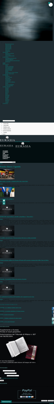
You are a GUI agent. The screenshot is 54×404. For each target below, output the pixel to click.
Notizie (6, 83)
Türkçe (6, 98)
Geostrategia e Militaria (10, 82)
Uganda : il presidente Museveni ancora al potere (13, 279)
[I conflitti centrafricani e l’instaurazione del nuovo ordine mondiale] (7, 235)
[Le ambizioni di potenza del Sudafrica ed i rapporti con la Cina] (7, 294)
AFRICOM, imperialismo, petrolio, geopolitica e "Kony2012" (16, 216)
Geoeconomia (8, 79)
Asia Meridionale (8, 68)
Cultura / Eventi (8, 77)
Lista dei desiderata (7, 130)
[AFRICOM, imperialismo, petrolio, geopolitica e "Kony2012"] (7, 214)
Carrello (5, 132)
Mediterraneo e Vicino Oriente (11, 72)
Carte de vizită (8, 47)
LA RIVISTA (5, 57)
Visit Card (7, 49)
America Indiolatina (9, 66)
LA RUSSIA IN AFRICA (7, 199)
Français (7, 91)
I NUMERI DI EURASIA (10, 58)
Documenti (7, 78)
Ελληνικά (7, 99)
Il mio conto (5, 123)
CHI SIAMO (5, 52)
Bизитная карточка (9, 44)
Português (7, 95)
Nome (1, 370)
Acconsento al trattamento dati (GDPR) (9, 378)
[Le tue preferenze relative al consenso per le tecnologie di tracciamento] (6, 401)
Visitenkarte (7, 51)
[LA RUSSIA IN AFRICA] (7, 196)
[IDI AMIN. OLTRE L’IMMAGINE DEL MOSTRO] (7, 178)
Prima (1, 163)
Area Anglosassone (9, 67)
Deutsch (7, 87)
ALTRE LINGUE (6, 86)
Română (7, 97)
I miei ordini (5, 125)
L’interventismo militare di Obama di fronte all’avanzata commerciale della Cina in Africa (24, 260)
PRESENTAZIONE (9, 53)
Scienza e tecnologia (9, 84)
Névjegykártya (8, 48)
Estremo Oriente (8, 70)
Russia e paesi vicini (9, 73)
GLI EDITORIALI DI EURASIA (12, 60)
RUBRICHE (5, 74)
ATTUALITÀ (6, 64)
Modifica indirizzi (7, 128)
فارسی (6, 102)
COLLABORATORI (9, 55)
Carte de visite (8, 46)
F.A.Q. (4, 134)
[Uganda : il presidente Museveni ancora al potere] (7, 276)
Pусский (7, 96)
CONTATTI (5, 103)
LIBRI (4, 63)
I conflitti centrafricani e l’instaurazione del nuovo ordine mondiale (18, 238)
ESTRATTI (7, 61)
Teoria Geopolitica (9, 85)
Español (7, 90)
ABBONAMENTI (9, 59)
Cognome (2, 373)
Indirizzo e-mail (3, 375)
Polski (6, 93)
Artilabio (51, 403)
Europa (6, 71)
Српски (7, 101)
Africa (6, 65)
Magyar (6, 92)
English (6, 89)
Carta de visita (8, 45)
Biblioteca (7, 76)
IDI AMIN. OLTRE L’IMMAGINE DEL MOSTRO (14, 181)
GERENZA (7, 54)
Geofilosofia (7, 80)
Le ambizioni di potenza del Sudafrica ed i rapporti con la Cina (17, 296)
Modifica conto (6, 127)
